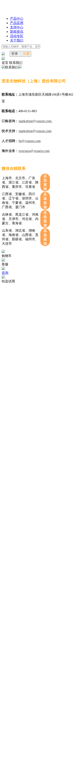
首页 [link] (5, 62)
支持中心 (16, 27)
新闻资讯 (16, 31)
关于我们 (16, 40)
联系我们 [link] (15, 62)
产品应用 (16, 23)
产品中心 (16, 18)
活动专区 (16, 36)
